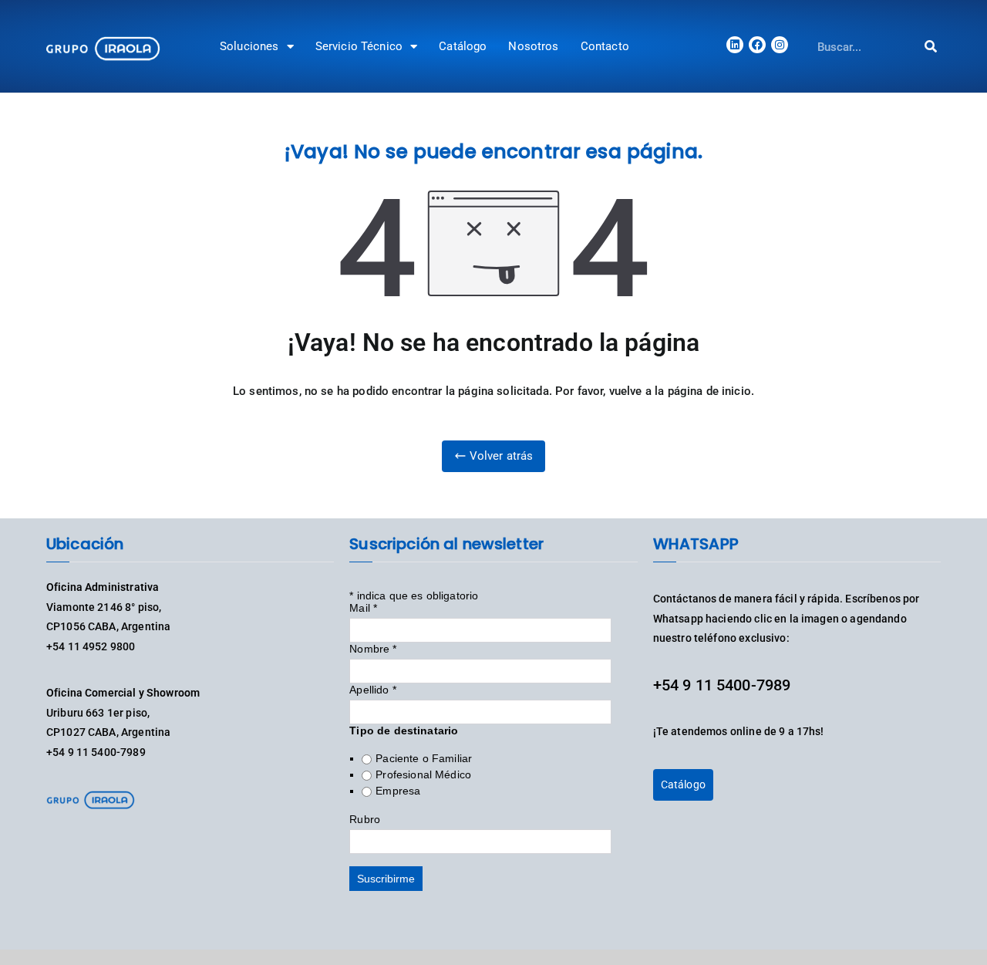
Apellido (372, 689)
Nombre (372, 649)
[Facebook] (757, 44)
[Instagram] (779, 44)
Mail (363, 608)
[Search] (931, 47)
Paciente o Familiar (424, 758)
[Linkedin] (734, 44)
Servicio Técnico (359, 46)
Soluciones (249, 46)
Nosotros (533, 46)
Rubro (364, 819)
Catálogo (463, 46)
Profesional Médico (423, 774)
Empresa (398, 790)
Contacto (605, 46)
